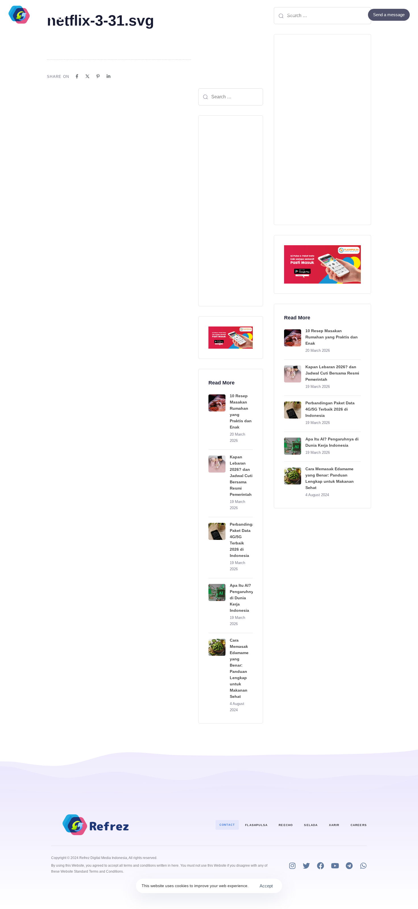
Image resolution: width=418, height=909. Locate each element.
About (224, 14)
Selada (311, 825)
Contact (253, 14)
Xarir (334, 825)
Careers (359, 825)
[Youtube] (334, 865)
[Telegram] (349, 865)
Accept (266, 885)
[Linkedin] (108, 76)
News (289, 14)
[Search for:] (230, 96)
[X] (87, 76)
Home (129, 14)
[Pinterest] (98, 76)
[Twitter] (352, 15)
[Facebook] (345, 15)
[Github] (360, 15)
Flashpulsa (256, 825)
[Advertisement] (230, 211)
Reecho (286, 825)
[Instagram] (292, 865)
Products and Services (173, 14)
